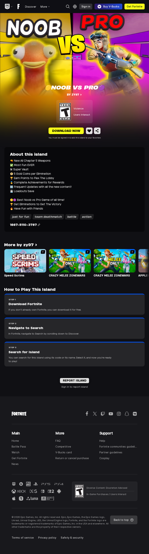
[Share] (97, 131)
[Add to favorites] (89, 131)
